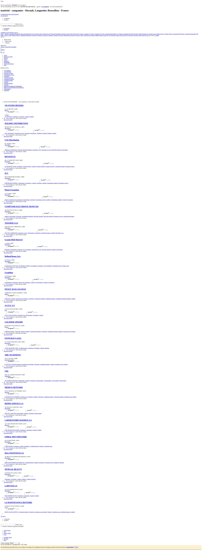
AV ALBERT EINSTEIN (11, 380)
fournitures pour (59, 364)
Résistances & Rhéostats (11, 150)
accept (76, 547)
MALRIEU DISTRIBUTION (16, 123)
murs (6, 133)
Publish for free (5, 32)
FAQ (5, 534)
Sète (6, 310)
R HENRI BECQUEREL (11, 183)
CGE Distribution (12, 140)
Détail (27, 266)
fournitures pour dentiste (22, 298)
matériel (32, 116)
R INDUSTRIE (9, 446)
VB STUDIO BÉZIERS (14, 105)
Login (2, 14)
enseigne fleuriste (40, 166)
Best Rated (8, 39)
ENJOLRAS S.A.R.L (13, 338)
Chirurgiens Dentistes (39, 298)
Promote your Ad (13, 32)
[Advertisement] (29, 96)
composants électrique (68, 216)
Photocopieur (62, 380)
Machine (47, 348)
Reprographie (39, 380)
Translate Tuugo (8, 537)
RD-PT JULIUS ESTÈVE (11, 512)
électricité (19, 150)
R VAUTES (8, 364)
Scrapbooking (8, 266)
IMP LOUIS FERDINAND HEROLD (14, 462)
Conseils (34, 183)
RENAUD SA (10, 157)
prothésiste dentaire (50, 298)
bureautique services (63, 183)
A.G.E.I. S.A (10, 305)
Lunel (6, 507)
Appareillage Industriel (27, 216)
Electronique (11, 133)
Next (4, 516)
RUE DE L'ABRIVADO (11, 233)
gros (40, 150)
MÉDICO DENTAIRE (14, 387)
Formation (39, 183)
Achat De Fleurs (27, 166)
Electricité (18, 216)
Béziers (6, 110)
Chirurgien (31, 298)
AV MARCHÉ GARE (10, 166)
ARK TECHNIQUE (13, 355)
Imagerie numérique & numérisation (14, 199)
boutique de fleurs (69, 166)
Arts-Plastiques (39, 282)
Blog (5, 540)
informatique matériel (52, 183)
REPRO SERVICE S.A (14, 403)
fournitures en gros (19, 133)
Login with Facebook (13, 14)
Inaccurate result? (8, 119)
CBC (7, 371)
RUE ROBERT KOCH (11, 495)
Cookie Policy (70, 547)
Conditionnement (23, 348)
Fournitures (15, 116)
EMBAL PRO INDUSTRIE (16, 437)
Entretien (44, 133)
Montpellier (7, 128)
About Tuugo (7, 530)
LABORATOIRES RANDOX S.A (18, 420)
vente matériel (55, 380)
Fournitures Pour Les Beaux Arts (61, 266)
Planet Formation (12, 190)
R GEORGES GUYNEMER (12, 397)
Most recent (8, 41)
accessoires (21, 116)
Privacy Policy (7, 533)
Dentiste (13, 298)
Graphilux (9, 273)
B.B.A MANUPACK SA (14, 453)
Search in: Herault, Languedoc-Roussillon (12, 25)
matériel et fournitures (49, 282)
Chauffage (39, 133)
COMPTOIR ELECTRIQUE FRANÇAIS (21, 206)
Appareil (34, 430)
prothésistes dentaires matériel (63, 298)
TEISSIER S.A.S (11, 223)
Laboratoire (29, 430)
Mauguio (7, 392)
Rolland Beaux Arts (13, 256)
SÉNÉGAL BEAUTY (13, 469)
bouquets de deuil (50, 166)
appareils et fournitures (30, 133)
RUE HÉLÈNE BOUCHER (12, 430)
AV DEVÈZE (8, 116)
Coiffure (27, 116)
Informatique (21, 183)
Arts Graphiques (48, 266)
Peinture (50, 133)
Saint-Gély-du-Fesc (9, 360)
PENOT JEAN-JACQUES (15, 289)
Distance (7, 43)
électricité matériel (27, 150)
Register (6, 14)
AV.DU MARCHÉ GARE (11, 348)
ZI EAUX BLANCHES (11, 315)
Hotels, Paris (19, 24)
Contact (7, 115)
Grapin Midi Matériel (14, 240)
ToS (5, 532)
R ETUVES (15, 266)
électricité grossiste (56, 150)
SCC (6, 173)
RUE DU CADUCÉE (10, 413)
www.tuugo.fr (4, 15)
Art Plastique (22, 266)
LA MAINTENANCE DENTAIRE (18, 502)
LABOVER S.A (11, 486)
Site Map (6, 539)
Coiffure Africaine (31, 479)
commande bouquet (60, 166)
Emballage (37, 348)
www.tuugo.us (45, 6)
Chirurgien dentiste (16, 364)
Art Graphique (33, 266)
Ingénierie (32, 199)
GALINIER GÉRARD (14, 322)
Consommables (47, 380)
